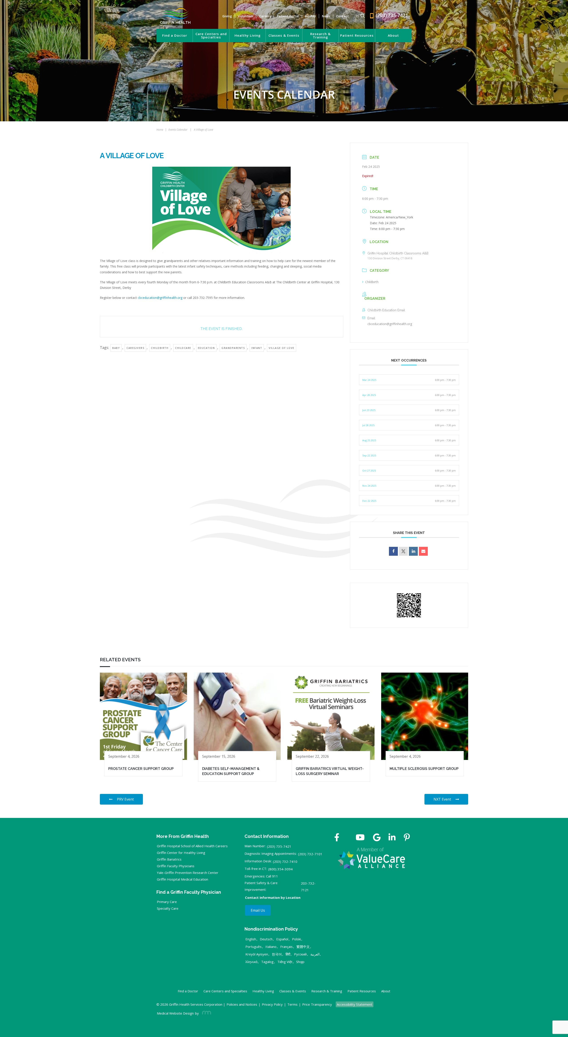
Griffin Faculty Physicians (175, 866)
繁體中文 (303, 946)
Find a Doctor (174, 35)
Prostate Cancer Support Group (141, 769)
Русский (300, 954)
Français (286, 946)
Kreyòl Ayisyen (256, 954)
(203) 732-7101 (310, 854)
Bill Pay (310, 16)
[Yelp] (407, 837)
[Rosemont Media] (205, 1013)
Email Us (258, 910)
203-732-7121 (308, 886)
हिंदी (288, 954)
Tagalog (267, 961)
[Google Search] (361, 16)
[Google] (376, 837)
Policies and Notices (242, 1004)
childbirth (159, 348)
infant (256, 348)
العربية (315, 954)
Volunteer (245, 16)
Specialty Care (167, 908)
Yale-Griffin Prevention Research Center (187, 872)
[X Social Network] (403, 551)
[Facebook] (337, 837)
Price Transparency (317, 1004)
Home (159, 130)
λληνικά (251, 961)
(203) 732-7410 (285, 861)
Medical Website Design (175, 1013)
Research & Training (320, 35)
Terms (292, 1004)
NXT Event (442, 799)
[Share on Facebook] (393, 551)
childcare (183, 348)
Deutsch (266, 939)
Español (282, 939)
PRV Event (125, 799)
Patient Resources (357, 35)
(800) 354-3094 (280, 869)
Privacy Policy (272, 1004)
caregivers (135, 348)
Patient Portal (288, 16)
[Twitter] (347, 837)
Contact (342, 16)
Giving (227, 16)
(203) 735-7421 (279, 846)
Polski (296, 939)
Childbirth (372, 282)
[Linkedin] (413, 551)
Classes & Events (283, 35)
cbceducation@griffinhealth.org (160, 298)
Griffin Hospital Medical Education (182, 879)
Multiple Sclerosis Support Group (424, 769)
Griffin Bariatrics (169, 859)
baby (116, 348)
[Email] (423, 551)
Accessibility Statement (354, 1004)
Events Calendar (177, 130)
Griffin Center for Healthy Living (181, 852)
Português (253, 946)
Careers (265, 16)
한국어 (277, 954)
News (326, 16)
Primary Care (167, 901)
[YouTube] (360, 837)
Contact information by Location (272, 897)
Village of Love (281, 348)
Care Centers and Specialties (211, 35)
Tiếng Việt (284, 961)
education (206, 348)
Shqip (300, 961)
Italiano (270, 946)
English (250, 939)
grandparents (233, 348)
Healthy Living (248, 35)
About (393, 35)
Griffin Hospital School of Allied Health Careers (192, 846)
